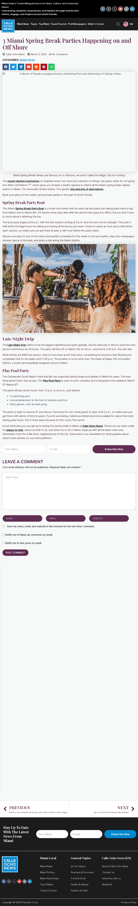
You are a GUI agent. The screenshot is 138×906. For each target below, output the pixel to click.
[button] (6, 67)
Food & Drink (78, 878)
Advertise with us (111, 878)
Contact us (108, 872)
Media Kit (107, 884)
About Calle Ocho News (115, 866)
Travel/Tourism (58, 24)
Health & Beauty (80, 884)
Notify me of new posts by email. (23, 543)
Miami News (23, 24)
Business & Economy (82, 872)
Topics (33, 24)
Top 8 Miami (46, 884)
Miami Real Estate (49, 878)
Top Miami (44, 24)
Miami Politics (47, 872)
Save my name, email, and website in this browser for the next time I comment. (51, 526)
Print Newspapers (77, 24)
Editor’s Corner (96, 24)
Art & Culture (78, 866)
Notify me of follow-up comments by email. (29, 534)
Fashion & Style (79, 890)
